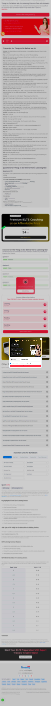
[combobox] (15, 359)
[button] (41, 339)
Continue (25, 366)
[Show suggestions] (19, 360)
